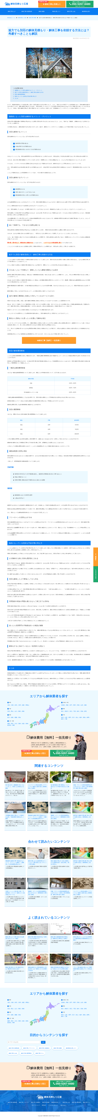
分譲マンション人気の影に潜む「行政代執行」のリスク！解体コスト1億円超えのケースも (15, 893)
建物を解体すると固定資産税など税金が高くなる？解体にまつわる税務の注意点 (37, 969)
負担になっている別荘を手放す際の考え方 (26, 96)
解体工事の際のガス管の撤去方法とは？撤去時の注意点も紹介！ (15, 968)
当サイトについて (36, 1105)
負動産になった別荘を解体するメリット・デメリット (28, 90)
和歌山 (27, 705)
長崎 (27, 723)
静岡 (88, 717)
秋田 (74, 705)
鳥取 (19, 711)
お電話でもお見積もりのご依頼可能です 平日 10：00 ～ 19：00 (81, 4)
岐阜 (62, 719)
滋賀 (23, 705)
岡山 (12, 711)
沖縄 (13, 725)
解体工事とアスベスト (29, 1048)
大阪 (8, 705)
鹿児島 (9, 725)
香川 (8, 717)
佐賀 (23, 723)
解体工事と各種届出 (44, 1048)
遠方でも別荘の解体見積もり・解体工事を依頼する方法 (29, 92)
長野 (70, 717)
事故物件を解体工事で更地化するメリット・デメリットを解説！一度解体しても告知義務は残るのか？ (37, 817)
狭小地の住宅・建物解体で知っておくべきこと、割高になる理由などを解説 (15, 786)
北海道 (63, 705)
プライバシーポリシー (53, 1105)
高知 (19, 717)
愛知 (84, 717)
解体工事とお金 (71, 11)
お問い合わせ (63, 1105)
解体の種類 (41, 11)
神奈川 (66, 711)
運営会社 (44, 1105)
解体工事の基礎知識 (27, 11)
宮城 (78, 705)
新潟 (62, 717)
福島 (85, 705)
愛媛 (16, 717)
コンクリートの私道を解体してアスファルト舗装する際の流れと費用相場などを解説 (37, 786)
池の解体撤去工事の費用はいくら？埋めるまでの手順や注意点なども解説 (60, 786)
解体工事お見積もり (53, 4)
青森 (67, 705)
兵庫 (19, 705)
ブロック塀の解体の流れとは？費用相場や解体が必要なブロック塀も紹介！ (82, 969)
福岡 (8, 723)
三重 (66, 719)
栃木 (78, 711)
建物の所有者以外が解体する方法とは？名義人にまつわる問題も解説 (60, 968)
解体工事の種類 (32, 17)
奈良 (16, 705)
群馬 (85, 711)
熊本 (12, 723)
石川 (73, 717)
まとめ (16, 98)
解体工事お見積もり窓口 (36, 753)
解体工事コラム (40, 1053)
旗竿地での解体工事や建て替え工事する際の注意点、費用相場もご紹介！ (82, 817)
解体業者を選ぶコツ (71, 1048)
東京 (62, 711)
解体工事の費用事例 (26, 1053)
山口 (16, 711)
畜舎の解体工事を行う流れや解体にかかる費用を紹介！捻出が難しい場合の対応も (60, 862)
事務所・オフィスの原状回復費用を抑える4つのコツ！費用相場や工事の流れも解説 (60, 817)
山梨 (66, 717)
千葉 (74, 711)
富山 (77, 717)
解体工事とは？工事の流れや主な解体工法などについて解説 (15, 937)
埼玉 (71, 711)
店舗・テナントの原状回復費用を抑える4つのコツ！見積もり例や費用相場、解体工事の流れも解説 (82, 786)
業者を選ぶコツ (56, 11)
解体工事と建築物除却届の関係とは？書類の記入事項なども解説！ (59, 937)
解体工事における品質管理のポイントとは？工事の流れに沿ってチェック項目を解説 (37, 862)
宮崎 (19, 723)
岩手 (71, 705)
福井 (80, 717)
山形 (82, 705)
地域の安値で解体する (95, 557)
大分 (16, 723)
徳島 (12, 717)
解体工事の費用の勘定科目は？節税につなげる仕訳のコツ (37, 937)
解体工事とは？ (12, 11)
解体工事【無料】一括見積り (50, 340)
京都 (12, 705)
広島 (8, 711)
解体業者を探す (86, 11)
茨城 (82, 711)
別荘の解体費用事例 (20, 94)
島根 (23, 711)
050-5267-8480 (95, 575)
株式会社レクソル (11, 17)
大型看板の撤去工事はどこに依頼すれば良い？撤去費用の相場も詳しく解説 (15, 817)
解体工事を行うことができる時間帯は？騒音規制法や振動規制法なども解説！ (82, 938)
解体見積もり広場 (19, 4)
